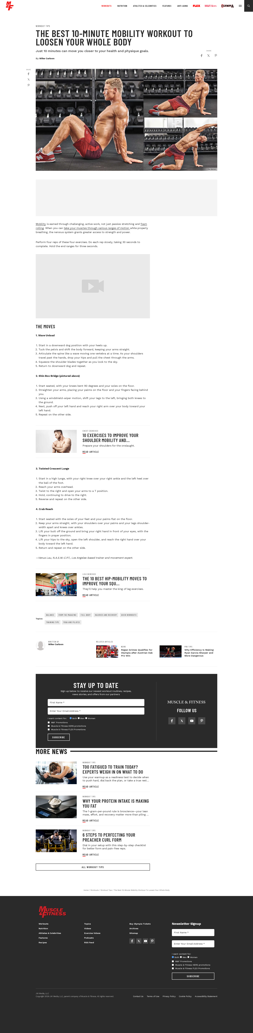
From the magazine (68, 615)
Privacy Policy (169, 996)
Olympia (227, 6)
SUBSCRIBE (58, 737)
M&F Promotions (59, 722)
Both (74, 718)
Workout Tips (43, 26)
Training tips (52, 622)
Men (82, 718)
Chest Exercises (90, 431)
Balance (50, 615)
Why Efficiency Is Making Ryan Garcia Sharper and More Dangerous (199, 652)
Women (91, 718)
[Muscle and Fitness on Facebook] (171, 720)
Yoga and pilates (71, 622)
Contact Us (138, 996)
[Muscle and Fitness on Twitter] (181, 720)
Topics (87, 924)
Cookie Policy (185, 996)
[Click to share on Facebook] (201, 55)
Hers (210, 6)
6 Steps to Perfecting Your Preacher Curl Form (109, 837)
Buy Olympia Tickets (140, 924)
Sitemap (133, 933)
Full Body (86, 615)
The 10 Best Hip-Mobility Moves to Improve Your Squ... (115, 581)
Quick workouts (128, 615)
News (123, 647)
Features (166, 5)
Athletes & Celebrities (145, 5)
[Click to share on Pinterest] (215, 55)
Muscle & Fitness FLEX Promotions (68, 729)
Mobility (41, 223)
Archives (133, 928)
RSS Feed (89, 942)
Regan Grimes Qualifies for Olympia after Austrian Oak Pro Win (137, 652)
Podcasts (89, 938)
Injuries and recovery (106, 615)
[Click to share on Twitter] (208, 55)
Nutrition (122, 5)
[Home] (10, 9)
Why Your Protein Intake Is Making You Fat (116, 803)
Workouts (106, 5)
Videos (87, 928)
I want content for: (57, 718)
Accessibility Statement (206, 996)
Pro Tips (188, 647)
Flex (196, 6)
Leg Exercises (89, 574)
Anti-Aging (182, 5)
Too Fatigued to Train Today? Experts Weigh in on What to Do (113, 769)
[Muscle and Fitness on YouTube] (191, 720)
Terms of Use (153, 996)
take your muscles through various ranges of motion (97, 228)
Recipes (43, 942)
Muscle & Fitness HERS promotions (68, 726)
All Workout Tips (93, 867)
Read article (91, 451)
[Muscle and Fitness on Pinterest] (201, 720)
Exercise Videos (92, 933)
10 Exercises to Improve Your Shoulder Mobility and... (111, 437)
